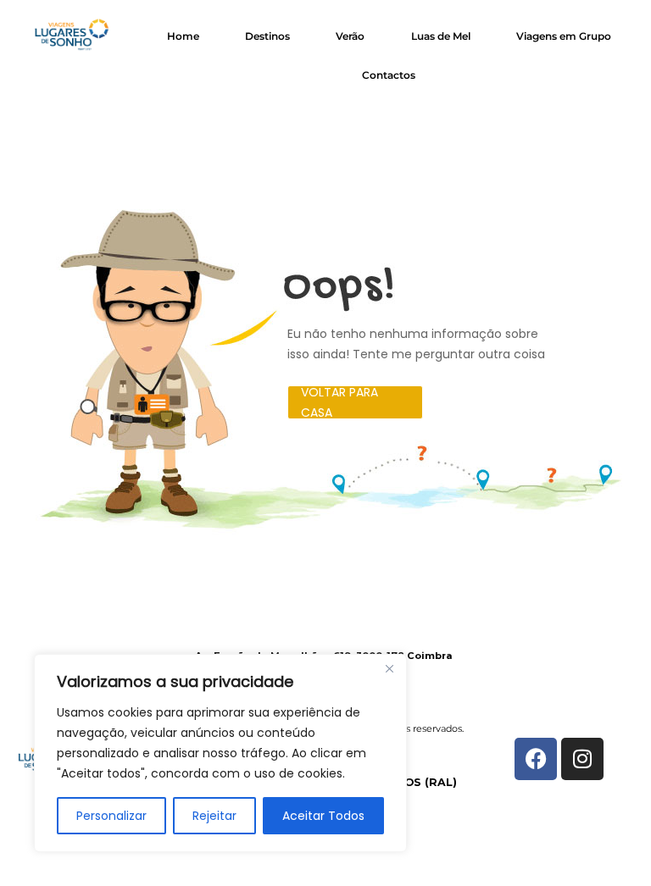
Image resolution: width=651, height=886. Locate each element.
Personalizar (111, 815)
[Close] (389, 668)
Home (183, 36)
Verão (350, 36)
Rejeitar (214, 815)
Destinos (267, 36)
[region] (220, 753)
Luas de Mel (440, 36)
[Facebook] (536, 759)
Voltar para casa (339, 402)
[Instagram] (582, 759)
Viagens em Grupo (563, 36)
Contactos (388, 75)
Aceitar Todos (323, 815)
